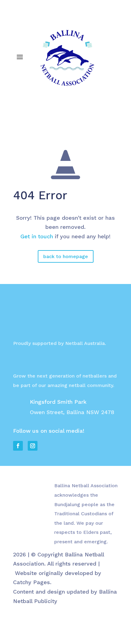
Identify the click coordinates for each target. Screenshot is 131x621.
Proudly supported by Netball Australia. (59, 343)
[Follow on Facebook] (18, 111)
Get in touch (36, 236)
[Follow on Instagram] (31, 111)
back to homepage (65, 256)
